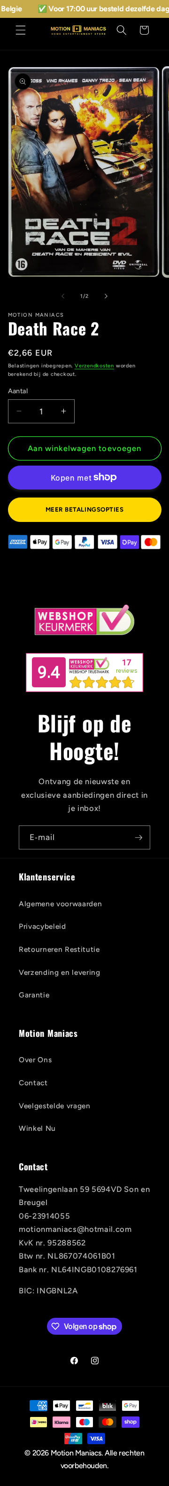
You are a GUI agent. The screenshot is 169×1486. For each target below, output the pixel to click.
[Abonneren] (138, 837)
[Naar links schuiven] (63, 296)
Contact (33, 1082)
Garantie (34, 994)
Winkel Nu (37, 1128)
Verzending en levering (59, 972)
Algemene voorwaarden (60, 903)
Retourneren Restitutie (59, 949)
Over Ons (35, 1059)
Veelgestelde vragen (55, 1105)
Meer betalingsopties (85, 509)
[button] (20, 30)
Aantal (18, 391)
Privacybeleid (42, 926)
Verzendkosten (94, 366)
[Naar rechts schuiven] (106, 296)
